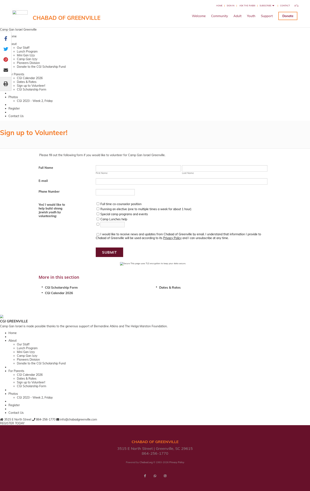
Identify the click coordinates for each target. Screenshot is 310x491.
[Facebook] (145, 476)
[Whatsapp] (155, 476)
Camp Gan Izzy (27, 59)
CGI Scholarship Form (31, 89)
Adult (237, 16)
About (12, 44)
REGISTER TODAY (12, 423)
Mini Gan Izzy (26, 55)
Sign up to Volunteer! (31, 86)
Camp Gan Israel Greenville (18, 29)
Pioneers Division (28, 63)
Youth (251, 16)
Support (267, 16)
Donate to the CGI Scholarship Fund (41, 67)
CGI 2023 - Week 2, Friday (35, 101)
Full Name (46, 168)
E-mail (43, 181)
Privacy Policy (172, 238)
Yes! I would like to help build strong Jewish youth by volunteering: (52, 210)
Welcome (199, 16)
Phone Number (49, 191)
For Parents (16, 74)
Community (219, 16)
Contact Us (16, 116)
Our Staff (23, 48)
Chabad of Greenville (66, 17)
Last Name (188, 173)
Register (14, 108)
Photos (13, 97)
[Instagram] (165, 476)
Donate (287, 16)
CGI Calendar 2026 (30, 78)
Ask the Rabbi (247, 5)
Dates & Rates (26, 82)
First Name (102, 173)
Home (219, 5)
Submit (109, 252)
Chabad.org (146, 462)
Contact (285, 5)
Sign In (230, 5)
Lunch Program (27, 51)
